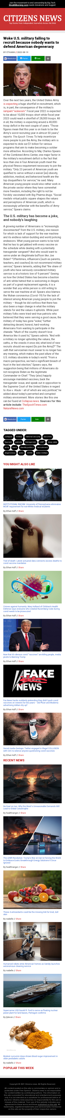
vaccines (48, 437)
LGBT (42, 442)
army (7, 447)
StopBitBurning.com (18, 5)
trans (14, 447)
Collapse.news (30, 401)
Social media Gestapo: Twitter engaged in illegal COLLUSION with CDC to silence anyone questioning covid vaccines (31, 749)
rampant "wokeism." (14, 111)
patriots (18, 442)
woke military (42, 453)
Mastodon (11, 58)
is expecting (10, 103)
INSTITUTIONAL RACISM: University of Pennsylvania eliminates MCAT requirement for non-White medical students (32, 505)
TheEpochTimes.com (34, 404)
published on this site (47, 1104)
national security (33, 437)
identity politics (27, 447)
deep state (52, 442)
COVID (29, 453)
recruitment (42, 447)
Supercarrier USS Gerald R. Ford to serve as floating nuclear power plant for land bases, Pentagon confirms (30, 1011)
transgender (30, 442)
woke (21, 453)
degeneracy (10, 453)
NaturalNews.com (13, 408)
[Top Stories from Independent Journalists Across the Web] (32, 25)
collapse (8, 437)
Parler (25, 58)
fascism (8, 442)
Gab (38, 58)
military (19, 437)
